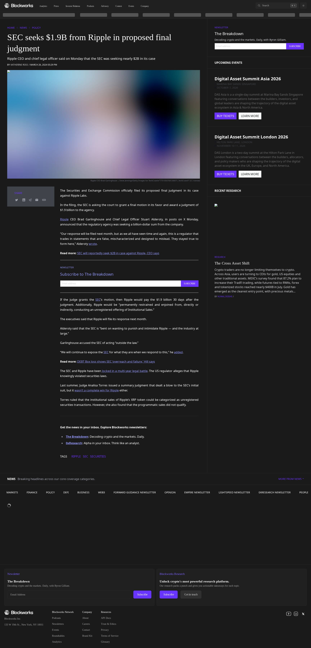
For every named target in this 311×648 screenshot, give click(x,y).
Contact (86, 630)
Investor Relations (73, 6)
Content (118, 6)
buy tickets (225, 116)
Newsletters (58, 624)
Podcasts (56, 618)
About (85, 618)
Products (90, 6)
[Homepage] (18, 5)
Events (131, 6)
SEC (97, 300)
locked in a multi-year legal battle (124, 371)
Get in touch (190, 594)
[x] (303, 613)
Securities (98, 456)
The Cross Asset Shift (232, 263)
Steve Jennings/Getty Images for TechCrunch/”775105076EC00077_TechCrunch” (154, 180)
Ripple (64, 219)
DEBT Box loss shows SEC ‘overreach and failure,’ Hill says (116, 362)
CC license (194, 180)
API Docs (106, 618)
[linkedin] (295, 613)
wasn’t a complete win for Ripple (97, 390)
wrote (93, 244)
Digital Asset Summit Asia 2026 (248, 79)
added (178, 352)
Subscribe (142, 594)
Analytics (43, 6)
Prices (56, 6)
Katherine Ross (19, 64)
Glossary (105, 641)
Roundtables (58, 635)
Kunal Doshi (225, 296)
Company (145, 6)
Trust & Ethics (108, 624)
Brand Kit (87, 635)
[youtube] (288, 613)
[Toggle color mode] (303, 5)
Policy (36, 27)
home (11, 27)
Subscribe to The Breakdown (87, 274)
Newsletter (67, 267)
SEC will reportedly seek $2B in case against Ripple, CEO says (118, 253)
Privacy (105, 630)
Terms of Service (109, 635)
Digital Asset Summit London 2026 (251, 137)
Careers (86, 624)
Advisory (105, 6)
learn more (250, 116)
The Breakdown (229, 33)
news (23, 27)
